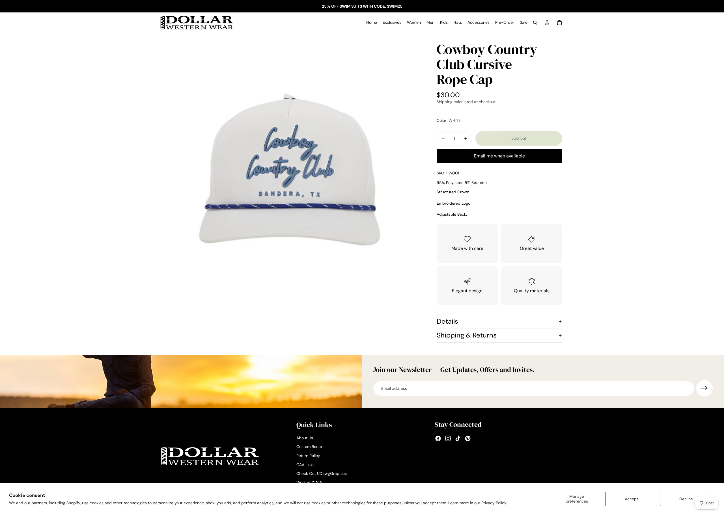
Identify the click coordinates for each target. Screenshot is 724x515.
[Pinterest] (467, 438)
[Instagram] (448, 438)
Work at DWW (309, 482)
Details (447, 321)
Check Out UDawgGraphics (321, 473)
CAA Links (305, 464)
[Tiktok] (457, 438)
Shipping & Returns (467, 335)
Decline (686, 498)
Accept (631, 498)
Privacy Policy (494, 502)
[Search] (535, 22)
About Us (304, 437)
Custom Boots (309, 446)
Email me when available (499, 156)
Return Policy (308, 455)
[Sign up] (704, 388)
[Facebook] (438, 438)
